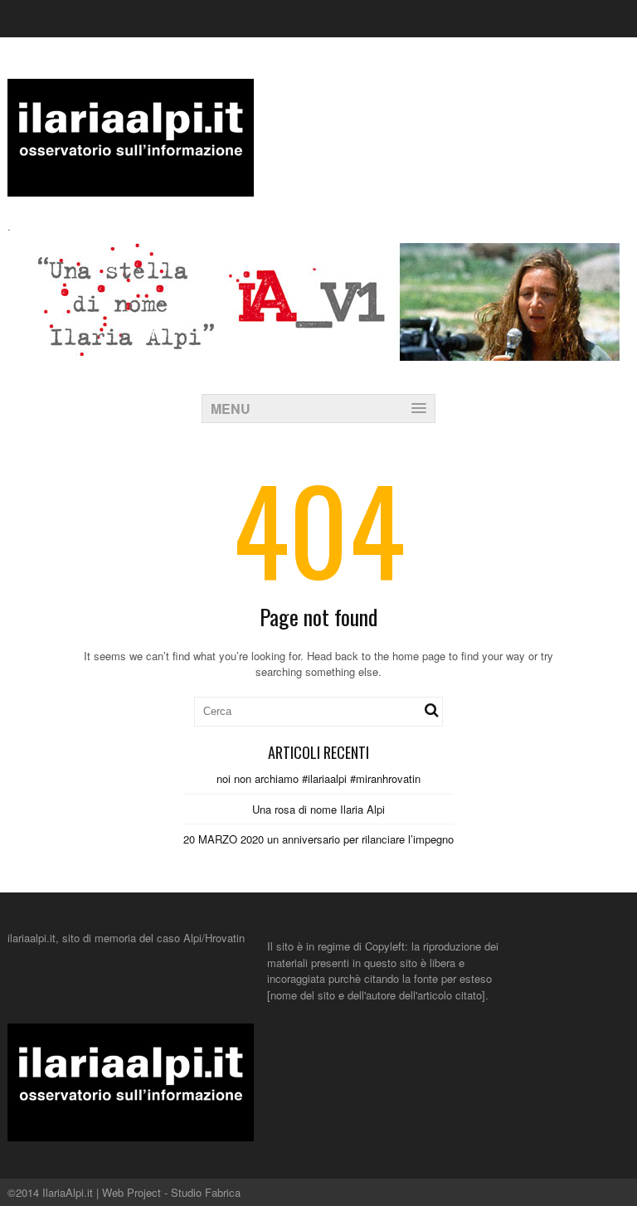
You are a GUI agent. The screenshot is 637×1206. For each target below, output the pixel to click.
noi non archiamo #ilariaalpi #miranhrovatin (318, 778)
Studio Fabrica (206, 1192)
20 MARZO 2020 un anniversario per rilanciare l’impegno (318, 839)
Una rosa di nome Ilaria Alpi (318, 809)
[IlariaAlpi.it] (130, 186)
